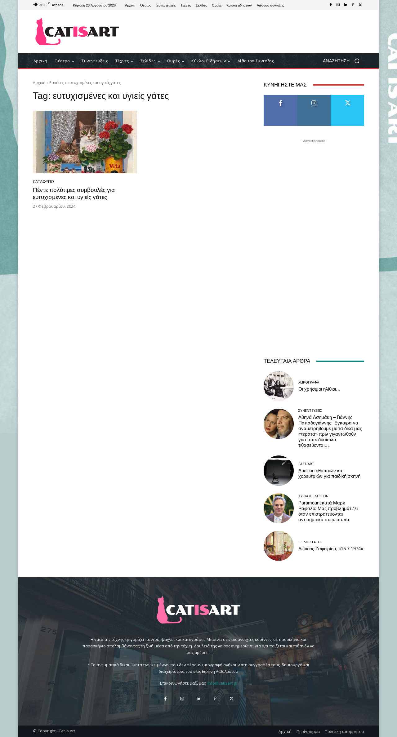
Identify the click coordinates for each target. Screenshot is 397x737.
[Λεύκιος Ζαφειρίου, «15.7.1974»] (279, 546)
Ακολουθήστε (314, 97)
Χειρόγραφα (308, 382)
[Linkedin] (345, 5)
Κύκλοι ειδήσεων (313, 496)
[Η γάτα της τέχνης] (77, 32)
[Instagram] (338, 5)
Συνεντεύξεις (310, 410)
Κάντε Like (280, 97)
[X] (360, 5)
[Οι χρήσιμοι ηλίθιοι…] (279, 386)
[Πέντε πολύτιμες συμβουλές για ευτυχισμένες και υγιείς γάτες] (85, 142)
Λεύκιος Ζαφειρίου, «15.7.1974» (330, 549)
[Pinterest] (353, 5)
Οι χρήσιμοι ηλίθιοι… (319, 389)
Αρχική (39, 82)
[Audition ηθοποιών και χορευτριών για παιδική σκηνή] (279, 470)
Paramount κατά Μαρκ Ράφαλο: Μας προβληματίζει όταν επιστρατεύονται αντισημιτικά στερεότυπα (328, 511)
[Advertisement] (250, 32)
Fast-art (306, 463)
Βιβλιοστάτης (310, 542)
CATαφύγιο (43, 182)
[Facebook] (330, 5)
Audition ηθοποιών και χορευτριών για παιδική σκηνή (329, 473)
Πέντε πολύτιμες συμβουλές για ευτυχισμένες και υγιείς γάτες (74, 193)
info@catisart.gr (222, 683)
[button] (343, 61)
